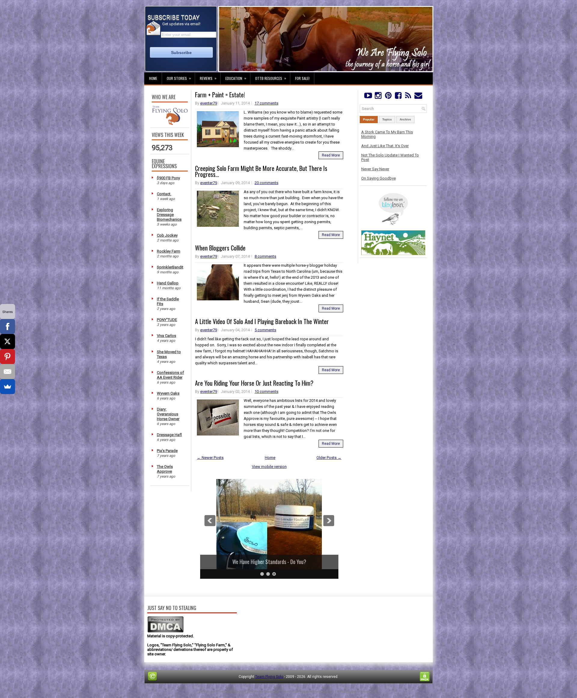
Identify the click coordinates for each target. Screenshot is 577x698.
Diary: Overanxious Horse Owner (168, 414)
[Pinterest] (388, 97)
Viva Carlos (166, 335)
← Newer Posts (210, 457)
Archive (405, 119)
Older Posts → (328, 457)
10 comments (266, 391)
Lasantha (271, 691)
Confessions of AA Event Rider (170, 375)
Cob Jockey (167, 235)
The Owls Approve (165, 469)
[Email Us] (418, 97)
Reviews (208, 78)
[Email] (7, 371)
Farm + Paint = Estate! (220, 95)
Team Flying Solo (269, 677)
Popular (368, 119)
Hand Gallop (168, 283)
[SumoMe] (7, 386)
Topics (387, 119)
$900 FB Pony (168, 178)
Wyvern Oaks (168, 393)
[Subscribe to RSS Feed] (408, 97)
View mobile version (269, 466)
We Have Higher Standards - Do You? (269, 562)
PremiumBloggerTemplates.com (307, 691)
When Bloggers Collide (220, 248)
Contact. (164, 194)
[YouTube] (368, 97)
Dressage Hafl (169, 434)
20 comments (266, 183)
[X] (7, 341)
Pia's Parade (167, 450)
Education (235, 78)
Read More (331, 155)
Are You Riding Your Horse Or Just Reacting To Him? (254, 383)
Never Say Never (375, 169)
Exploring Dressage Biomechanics (169, 215)
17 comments (266, 103)
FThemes (223, 691)
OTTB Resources (270, 78)
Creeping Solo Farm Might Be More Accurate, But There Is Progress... (261, 171)
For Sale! (302, 78)
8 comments (265, 256)
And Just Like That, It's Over (385, 146)
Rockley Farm (168, 251)
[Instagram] (378, 97)
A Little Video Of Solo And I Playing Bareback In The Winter (262, 321)
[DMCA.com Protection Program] (165, 631)
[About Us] (170, 123)
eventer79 (208, 103)
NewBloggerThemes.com (357, 691)
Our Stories (179, 78)
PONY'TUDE (167, 319)
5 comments (265, 330)
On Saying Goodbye (378, 178)
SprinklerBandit (170, 267)
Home (153, 78)
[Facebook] (398, 97)
